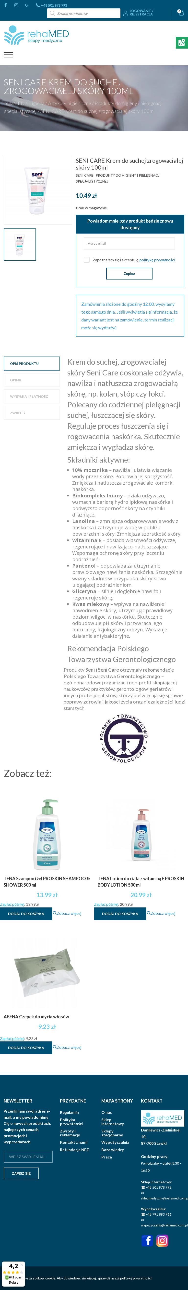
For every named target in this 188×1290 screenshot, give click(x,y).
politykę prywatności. (136, 1278)
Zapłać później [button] (12, 904)
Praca (106, 1157)
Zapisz (129, 274)
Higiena (36, 103)
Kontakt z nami (73, 1142)
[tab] (32, 364)
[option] (40, 190)
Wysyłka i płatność (29, 396)
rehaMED (14, 103)
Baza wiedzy (112, 1150)
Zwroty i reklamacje (70, 1133)
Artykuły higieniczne (69, 103)
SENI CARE (84, 175)
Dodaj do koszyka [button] (26, 914)
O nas (106, 1112)
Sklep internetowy (112, 1122)
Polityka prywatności (71, 1122)
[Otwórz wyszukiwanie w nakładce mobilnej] (83, 13)
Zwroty (17, 413)
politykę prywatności (157, 259)
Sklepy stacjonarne (112, 1133)
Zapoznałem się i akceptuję (134, 259)
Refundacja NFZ (74, 1150)
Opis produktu (24, 363)
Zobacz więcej (69, 913)
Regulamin (69, 1112)
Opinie (16, 380)
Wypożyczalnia (115, 1142)
